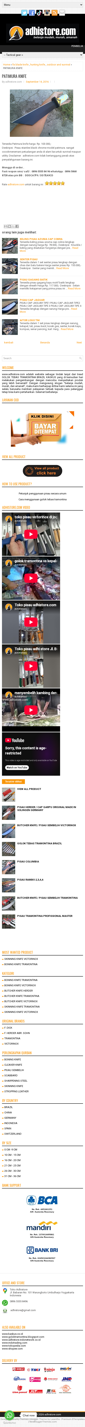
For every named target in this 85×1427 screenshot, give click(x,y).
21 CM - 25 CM (12, 1165)
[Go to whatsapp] (9, 1415)
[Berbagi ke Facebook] (17, 226)
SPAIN (7, 1128)
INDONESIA (10, 1123)
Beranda (45, 342)
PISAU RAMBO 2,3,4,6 (30, 879)
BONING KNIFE (12, 1059)
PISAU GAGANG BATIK (33, 279)
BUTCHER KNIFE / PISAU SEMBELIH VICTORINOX (46, 825)
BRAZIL (8, 1107)
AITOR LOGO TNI (30, 320)
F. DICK (8, 1027)
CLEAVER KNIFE (13, 1064)
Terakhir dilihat (13, 781)
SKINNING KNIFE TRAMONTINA (22, 1006)
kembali (8, 342)
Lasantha (55, 1419)
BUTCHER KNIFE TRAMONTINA (21, 996)
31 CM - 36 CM (12, 1176)
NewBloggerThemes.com (43, 1421)
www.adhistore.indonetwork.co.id (21, 1339)
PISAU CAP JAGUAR (32, 299)
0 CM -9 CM (10, 1149)
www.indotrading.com (14, 1342)
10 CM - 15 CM (12, 1154)
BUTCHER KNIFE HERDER (18, 990)
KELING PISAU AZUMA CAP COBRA (41, 239)
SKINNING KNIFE (13, 1086)
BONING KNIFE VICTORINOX (20, 985)
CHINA (8, 1112)
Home (6, 64)
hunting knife (37, 64)
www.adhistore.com (13, 374)
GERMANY (10, 1117)
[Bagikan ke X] (13, 226)
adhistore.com (16, 184)
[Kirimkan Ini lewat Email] (6, 226)
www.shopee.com (12, 1348)
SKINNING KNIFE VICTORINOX (21, 958)
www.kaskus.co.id (12, 1333)
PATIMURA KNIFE (14, 76)
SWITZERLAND (13, 1133)
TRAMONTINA (12, 1038)
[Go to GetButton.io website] (9, 1423)
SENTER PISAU (29, 259)
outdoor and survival (58, 64)
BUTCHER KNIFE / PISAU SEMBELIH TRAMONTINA (47, 897)
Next (79, 342)
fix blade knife (20, 64)
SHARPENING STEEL (15, 1080)
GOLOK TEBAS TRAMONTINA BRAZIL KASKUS (29, 377)
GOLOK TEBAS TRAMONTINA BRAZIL (39, 843)
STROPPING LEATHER (16, 1091)
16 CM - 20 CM (12, 1160)
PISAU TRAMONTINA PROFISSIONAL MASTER (44, 915)
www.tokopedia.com (14, 1345)
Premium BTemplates (73, 1419)
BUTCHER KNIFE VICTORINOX (21, 1001)
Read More (62, 268)
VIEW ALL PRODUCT (29, 789)
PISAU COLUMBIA (28, 861)
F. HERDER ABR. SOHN (17, 1033)
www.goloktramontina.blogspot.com (23, 1336)
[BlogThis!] (9, 226)
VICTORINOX (11, 1043)
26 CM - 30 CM (12, 1170)
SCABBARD (11, 1075)
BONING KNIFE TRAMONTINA (21, 964)
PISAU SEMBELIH (14, 1070)
